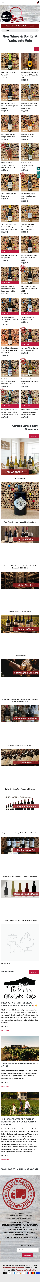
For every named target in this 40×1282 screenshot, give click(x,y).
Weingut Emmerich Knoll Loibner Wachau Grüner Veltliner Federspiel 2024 (9, 412)
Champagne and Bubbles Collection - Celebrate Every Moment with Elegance (20, 700)
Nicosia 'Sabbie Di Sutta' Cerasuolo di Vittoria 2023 (29, 257)
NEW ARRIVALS (20, 478)
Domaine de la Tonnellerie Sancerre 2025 (28, 165)
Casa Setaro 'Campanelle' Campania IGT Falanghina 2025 (29, 75)
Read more (5, 1030)
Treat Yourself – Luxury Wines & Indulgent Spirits (20, 522)
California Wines (20, 655)
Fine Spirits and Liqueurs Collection (20, 745)
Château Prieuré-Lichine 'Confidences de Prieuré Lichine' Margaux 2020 (29, 412)
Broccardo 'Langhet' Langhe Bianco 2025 (8, 135)
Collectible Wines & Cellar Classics (20, 612)
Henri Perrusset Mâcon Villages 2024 (9, 256)
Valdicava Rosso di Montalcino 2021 (27, 318)
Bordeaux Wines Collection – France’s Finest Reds (20, 877)
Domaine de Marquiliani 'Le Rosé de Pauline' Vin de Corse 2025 (29, 105)
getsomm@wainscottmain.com (13, 1267)
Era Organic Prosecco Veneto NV (8, 74)
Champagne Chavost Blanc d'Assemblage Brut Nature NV (9, 105)
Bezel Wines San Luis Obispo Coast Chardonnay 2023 (30, 381)
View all (33, 436)
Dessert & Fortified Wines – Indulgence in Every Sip (20, 920)
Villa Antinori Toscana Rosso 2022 (8, 195)
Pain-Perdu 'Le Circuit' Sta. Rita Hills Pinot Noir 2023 (29, 288)
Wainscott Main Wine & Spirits (26, 1270)
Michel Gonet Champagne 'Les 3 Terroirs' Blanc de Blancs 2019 (9, 350)
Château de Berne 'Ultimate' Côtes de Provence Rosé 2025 (8, 165)
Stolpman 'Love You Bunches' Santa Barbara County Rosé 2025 (29, 227)
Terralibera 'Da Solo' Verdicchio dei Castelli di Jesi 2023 (9, 319)
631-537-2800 (28, 26)
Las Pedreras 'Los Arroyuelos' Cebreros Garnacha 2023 (8, 381)
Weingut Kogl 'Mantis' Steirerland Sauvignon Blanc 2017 (28, 196)
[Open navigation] (2, 2)
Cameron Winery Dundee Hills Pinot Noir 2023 (29, 349)
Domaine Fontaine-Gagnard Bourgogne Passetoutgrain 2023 (8, 288)
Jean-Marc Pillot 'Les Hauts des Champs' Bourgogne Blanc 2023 (9, 227)
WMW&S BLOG (7, 972)
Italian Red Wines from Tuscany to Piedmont (20, 789)
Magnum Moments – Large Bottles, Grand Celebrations (20, 833)
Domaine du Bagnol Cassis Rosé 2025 (27, 135)
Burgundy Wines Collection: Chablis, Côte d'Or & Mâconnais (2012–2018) (20, 567)
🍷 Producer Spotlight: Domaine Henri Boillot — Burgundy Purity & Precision (18, 1121)
